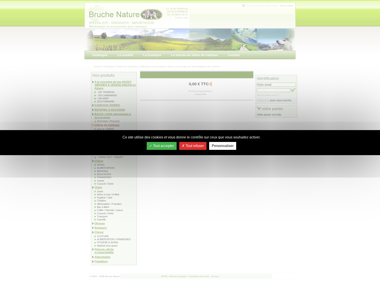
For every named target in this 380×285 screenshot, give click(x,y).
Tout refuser (194, 146)
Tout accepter (163, 146)
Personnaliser (223, 146)
